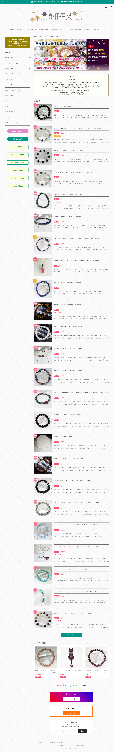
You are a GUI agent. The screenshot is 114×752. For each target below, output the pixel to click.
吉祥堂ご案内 (21, 29)
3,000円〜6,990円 (17, 162)
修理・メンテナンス (11, 123)
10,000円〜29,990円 (17, 178)
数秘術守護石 (9, 112)
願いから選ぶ (43, 37)
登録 (82, 731)
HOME (12, 29)
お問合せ (87, 29)
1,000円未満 (17, 147)
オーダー (8, 117)
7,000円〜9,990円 (17, 170)
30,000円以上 (18, 186)
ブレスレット (9, 74)
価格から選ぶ (9, 68)
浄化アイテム (9, 95)
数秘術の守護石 (44, 29)
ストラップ (8, 85)
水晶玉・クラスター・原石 (13, 90)
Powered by (69, 748)
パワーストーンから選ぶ (12, 63)
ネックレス (8, 79)
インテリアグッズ (10, 106)
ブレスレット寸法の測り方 (73, 29)
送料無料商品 (17, 139)
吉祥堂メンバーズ (57, 29)
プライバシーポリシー (41, 742)
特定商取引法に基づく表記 (56, 742)
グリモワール (9, 101)
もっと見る (71, 635)
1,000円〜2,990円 (17, 155)
